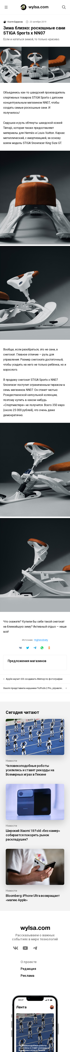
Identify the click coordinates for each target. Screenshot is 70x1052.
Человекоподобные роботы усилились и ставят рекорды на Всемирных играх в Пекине (30, 770)
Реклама (27, 975)
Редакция (28, 969)
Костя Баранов (15, 22)
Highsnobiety (41, 640)
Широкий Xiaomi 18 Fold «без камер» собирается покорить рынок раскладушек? (33, 835)
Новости (11, 760)
